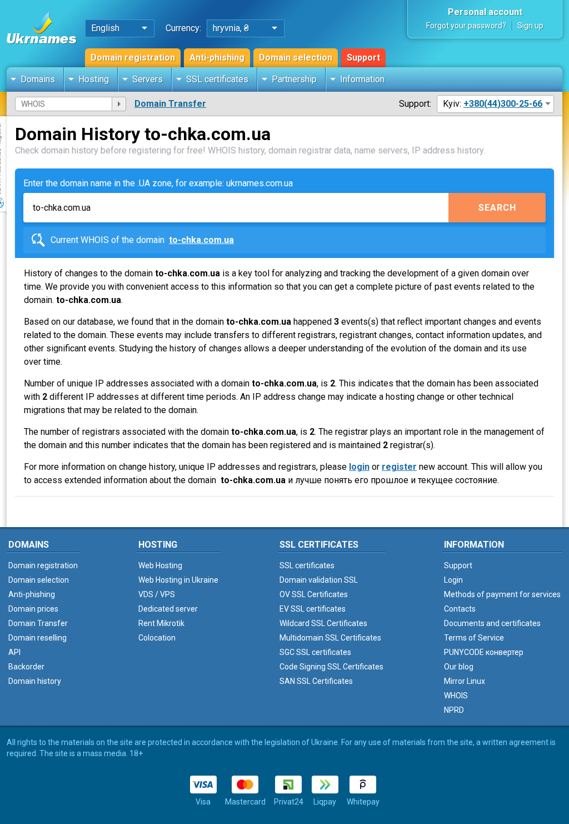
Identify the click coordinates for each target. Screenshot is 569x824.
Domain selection (295, 57)
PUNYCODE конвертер (483, 652)
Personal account (485, 12)
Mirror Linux (464, 681)
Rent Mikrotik (161, 623)
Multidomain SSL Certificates (330, 637)
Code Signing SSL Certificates (331, 666)
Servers (147, 79)
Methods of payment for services (502, 594)
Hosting (93, 79)
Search (497, 207)
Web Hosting (160, 565)
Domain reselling (37, 637)
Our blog (458, 666)
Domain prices (33, 608)
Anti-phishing (216, 57)
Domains (38, 79)
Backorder (26, 666)
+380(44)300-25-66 (502, 103)
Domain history (34, 681)
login (359, 466)
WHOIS (456, 695)
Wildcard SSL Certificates (323, 623)
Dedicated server (168, 608)
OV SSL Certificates (313, 594)
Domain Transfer (170, 103)
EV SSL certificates (312, 608)
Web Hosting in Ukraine (178, 579)
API (14, 652)
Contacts (460, 608)
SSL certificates (217, 79)
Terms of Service (474, 637)
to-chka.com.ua (201, 240)
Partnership (294, 79)
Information (362, 79)
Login (453, 579)
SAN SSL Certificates (316, 681)
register (399, 466)
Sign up (530, 25)
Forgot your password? (466, 25)
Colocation (157, 637)
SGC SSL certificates (315, 652)
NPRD (454, 710)
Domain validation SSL (318, 579)
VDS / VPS (156, 594)
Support (363, 57)
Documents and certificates (492, 623)
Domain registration (133, 57)
